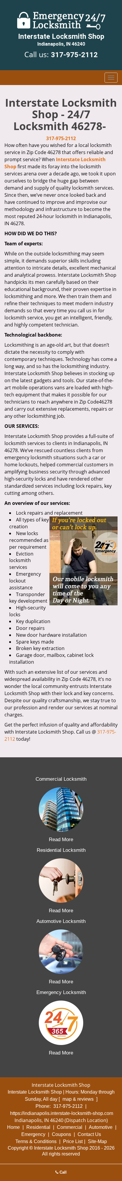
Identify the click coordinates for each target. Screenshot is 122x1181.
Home (13, 1127)
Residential (38, 1127)
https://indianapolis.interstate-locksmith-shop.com (61, 1113)
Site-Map (97, 1141)
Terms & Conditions (36, 1141)
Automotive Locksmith (61, 921)
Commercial (69, 1127)
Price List (73, 1141)
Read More (61, 839)
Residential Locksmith (61, 850)
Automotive (101, 1127)
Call (62, 1172)
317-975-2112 (74, 55)
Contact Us (89, 1134)
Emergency (33, 1134)
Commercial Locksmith (61, 779)
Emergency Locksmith (61, 992)
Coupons (61, 1134)
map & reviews (78, 1099)
